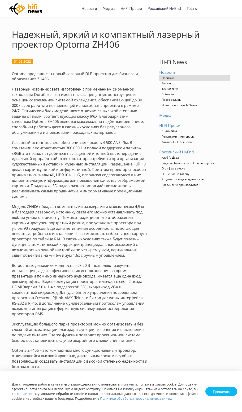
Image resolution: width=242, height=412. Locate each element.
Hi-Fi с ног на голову (175, 174)
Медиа (109, 8)
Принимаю (221, 391)
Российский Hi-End (164, 8)
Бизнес (167, 83)
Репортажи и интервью (178, 136)
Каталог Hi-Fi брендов (177, 142)
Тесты (192, 8)
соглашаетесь (23, 393)
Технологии (170, 89)
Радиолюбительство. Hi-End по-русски (188, 163)
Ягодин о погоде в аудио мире (183, 179)
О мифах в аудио (173, 168)
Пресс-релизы (171, 100)
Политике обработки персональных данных (136, 398)
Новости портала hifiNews (180, 105)
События (168, 94)
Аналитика (169, 131)
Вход (231, 11)
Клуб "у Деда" (171, 158)
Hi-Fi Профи (131, 8)
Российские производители (181, 185)
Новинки (168, 78)
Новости (89, 8)
